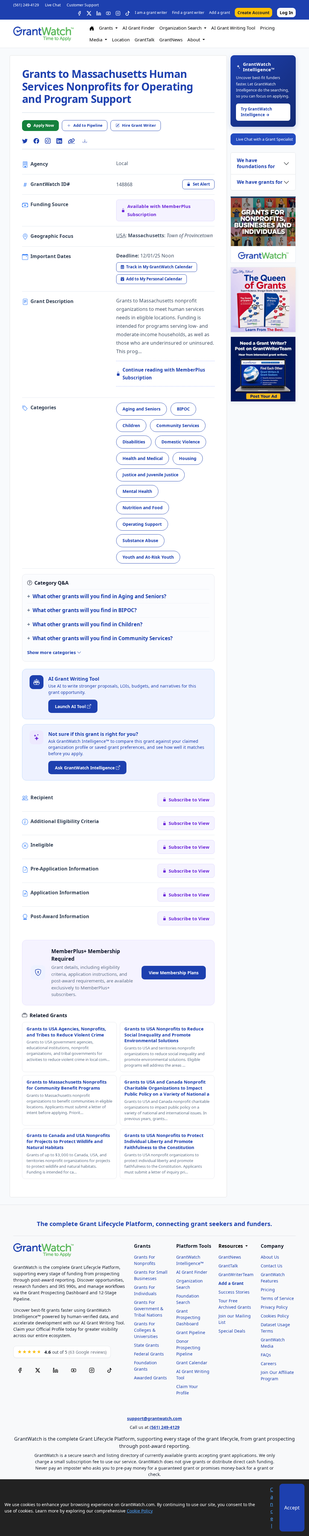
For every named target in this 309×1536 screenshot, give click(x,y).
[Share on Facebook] (36, 141)
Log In (286, 12)
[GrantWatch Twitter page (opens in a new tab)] (37, 1369)
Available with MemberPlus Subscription (158, 210)
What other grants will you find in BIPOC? (85, 610)
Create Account (253, 12)
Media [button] (96, 40)
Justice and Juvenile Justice (150, 474)
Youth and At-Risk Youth (148, 557)
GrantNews (171, 40)
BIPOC (183, 409)
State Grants (146, 1345)
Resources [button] (231, 1246)
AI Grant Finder (138, 28)
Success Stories (234, 1292)
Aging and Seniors (142, 409)
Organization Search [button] (181, 28)
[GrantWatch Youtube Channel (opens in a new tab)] (73, 1369)
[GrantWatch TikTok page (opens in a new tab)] (109, 1369)
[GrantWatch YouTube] (108, 12)
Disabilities (134, 442)
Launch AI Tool (70, 706)
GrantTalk (144, 40)
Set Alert (201, 184)
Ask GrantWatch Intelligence (85, 768)
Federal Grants (149, 1354)
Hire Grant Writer (139, 125)
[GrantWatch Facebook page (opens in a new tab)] (20, 1369)
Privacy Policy (274, 1307)
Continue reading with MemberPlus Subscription (164, 374)
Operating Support (142, 524)
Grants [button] (106, 28)
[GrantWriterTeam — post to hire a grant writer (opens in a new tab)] (263, 369)
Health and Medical (143, 458)
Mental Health (137, 491)
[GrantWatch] (43, 34)
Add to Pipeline (88, 125)
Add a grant (219, 12)
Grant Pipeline (190, 1332)
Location (121, 40)
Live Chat (53, 5)
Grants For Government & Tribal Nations (148, 1308)
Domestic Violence (180, 442)
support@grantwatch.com (154, 1418)
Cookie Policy (140, 1511)
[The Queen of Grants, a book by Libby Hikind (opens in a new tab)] (263, 299)
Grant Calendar (191, 1362)
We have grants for (259, 182)
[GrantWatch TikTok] (127, 12)
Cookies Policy (275, 1316)
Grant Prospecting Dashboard (188, 1317)
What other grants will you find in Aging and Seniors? (99, 596)
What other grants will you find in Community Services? (103, 638)
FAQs (266, 1355)
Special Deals (231, 1331)
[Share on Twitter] (24, 141)
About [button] (194, 40)
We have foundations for (256, 163)
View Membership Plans (174, 973)
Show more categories (52, 652)
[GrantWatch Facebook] (79, 12)
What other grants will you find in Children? (87, 624)
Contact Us (271, 1266)
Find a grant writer (188, 12)
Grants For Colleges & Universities (146, 1330)
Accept (292, 1507)
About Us (270, 1257)
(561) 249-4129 (26, 5)
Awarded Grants (150, 1378)
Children (131, 425)
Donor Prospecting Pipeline (188, 1347)
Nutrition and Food (143, 507)
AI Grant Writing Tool (233, 28)
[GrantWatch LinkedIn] (98, 12)
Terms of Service (277, 1298)
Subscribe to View (189, 800)
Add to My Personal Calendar (154, 279)
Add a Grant (231, 1283)
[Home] (92, 28)
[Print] (87, 141)
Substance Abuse (140, 540)
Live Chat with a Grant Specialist (264, 139)
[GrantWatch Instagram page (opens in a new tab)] (91, 1369)
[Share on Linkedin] (59, 141)
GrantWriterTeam (235, 1274)
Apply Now (43, 125)
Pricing (267, 28)
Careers (268, 1363)
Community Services (177, 425)
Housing (187, 458)
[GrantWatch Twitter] (89, 12)
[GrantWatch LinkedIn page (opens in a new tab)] (55, 1369)
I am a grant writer (151, 12)
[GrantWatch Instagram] (118, 12)
